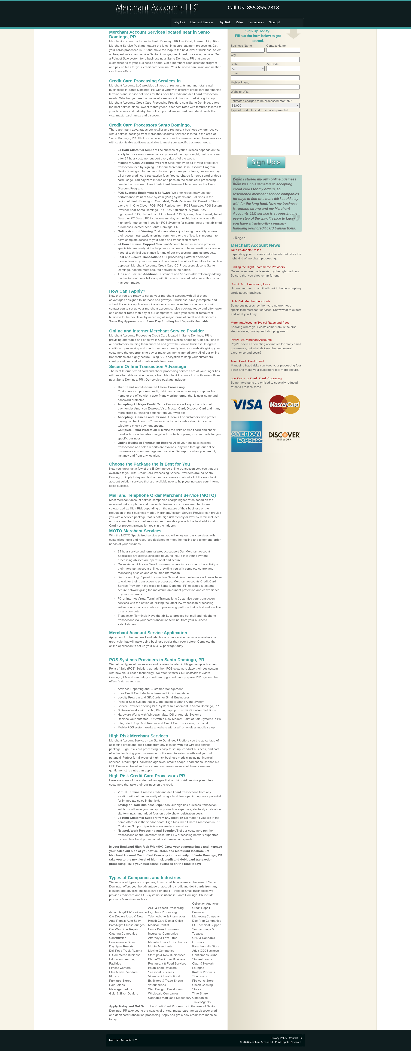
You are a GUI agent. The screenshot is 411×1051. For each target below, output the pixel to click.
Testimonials (256, 22)
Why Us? (179, 22)
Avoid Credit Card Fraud (247, 361)
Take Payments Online (246, 250)
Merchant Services (202, 22)
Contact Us (295, 1038)
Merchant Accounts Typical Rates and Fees (260, 322)
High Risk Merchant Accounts (250, 301)
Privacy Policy (279, 1038)
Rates (239, 22)
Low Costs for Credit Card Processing (256, 378)
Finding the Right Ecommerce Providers (258, 267)
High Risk (225, 22)
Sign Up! (274, 22)
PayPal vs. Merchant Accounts (251, 339)
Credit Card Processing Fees (250, 284)
